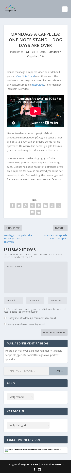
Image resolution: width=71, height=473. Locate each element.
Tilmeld (58, 371)
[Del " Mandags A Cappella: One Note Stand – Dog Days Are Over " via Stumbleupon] (58, 205)
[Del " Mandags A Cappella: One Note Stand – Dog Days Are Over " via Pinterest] (39, 205)
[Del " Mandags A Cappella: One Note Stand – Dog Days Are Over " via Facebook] (12, 205)
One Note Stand (25, 76)
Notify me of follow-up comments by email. (32, 318)
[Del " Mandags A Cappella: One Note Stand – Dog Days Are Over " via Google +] (25, 205)
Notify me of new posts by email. (26, 324)
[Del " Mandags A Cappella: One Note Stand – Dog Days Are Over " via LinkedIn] (45, 205)
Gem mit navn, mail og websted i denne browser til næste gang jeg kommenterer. (35, 310)
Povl (26, 51)
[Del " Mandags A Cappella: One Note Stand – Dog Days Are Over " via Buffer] (52, 205)
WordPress (58, 464)
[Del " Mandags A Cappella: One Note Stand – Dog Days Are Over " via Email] (32, 212)
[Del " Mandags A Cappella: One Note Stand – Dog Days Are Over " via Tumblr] (32, 205)
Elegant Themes (29, 464)
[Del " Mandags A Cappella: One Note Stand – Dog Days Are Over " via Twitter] (19, 205)
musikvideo (38, 84)
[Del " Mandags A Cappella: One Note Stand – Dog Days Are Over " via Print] (39, 212)
